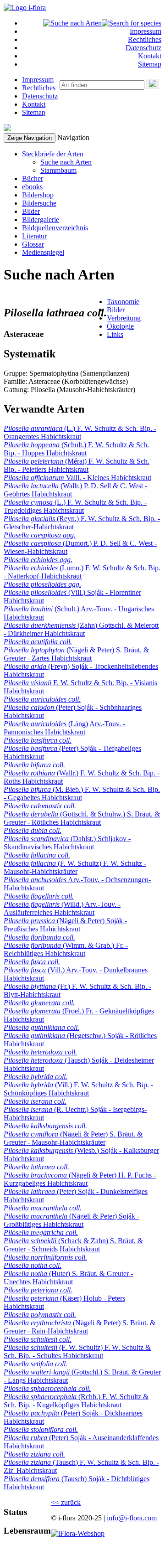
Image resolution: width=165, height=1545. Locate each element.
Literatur (34, 236)
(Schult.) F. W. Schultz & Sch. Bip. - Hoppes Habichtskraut (76, 449)
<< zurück (66, 1502)
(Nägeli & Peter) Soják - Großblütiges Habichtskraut (71, 1220)
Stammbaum (58, 170)
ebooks (32, 187)
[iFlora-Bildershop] (77, 1533)
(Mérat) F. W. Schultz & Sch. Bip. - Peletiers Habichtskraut (76, 465)
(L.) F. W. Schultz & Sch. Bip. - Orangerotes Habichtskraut (80, 432)
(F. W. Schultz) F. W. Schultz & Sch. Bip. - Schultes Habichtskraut (77, 1351)
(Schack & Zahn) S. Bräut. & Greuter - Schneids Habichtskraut (73, 1245)
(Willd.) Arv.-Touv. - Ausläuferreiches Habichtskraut (62, 908)
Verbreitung (124, 318)
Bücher (32, 178)
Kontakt (149, 56)
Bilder (31, 211)
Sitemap (149, 64)
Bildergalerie (40, 219)
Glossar (33, 244)
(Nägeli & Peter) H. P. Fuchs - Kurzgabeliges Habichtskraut (80, 1179)
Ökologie (120, 326)
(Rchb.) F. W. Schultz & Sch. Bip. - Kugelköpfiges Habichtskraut (76, 1401)
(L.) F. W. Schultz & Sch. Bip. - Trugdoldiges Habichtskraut (75, 506)
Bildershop (38, 195)
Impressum (145, 31)
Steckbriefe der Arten (52, 154)
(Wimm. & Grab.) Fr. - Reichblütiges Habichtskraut (66, 949)
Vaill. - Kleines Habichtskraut (77, 477)
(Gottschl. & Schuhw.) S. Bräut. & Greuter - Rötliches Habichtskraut (82, 818)
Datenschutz (143, 48)
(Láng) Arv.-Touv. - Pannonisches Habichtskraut (64, 728)
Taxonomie (123, 301)
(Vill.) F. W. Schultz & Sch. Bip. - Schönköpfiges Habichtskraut (78, 1089)
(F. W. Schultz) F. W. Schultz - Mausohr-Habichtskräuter (75, 867)
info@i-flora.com (132, 1518)
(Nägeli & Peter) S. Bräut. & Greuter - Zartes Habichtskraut (76, 654)
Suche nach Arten (66, 162)
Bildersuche (39, 203)
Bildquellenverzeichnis (55, 228)
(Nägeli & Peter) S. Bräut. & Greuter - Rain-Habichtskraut (79, 1327)
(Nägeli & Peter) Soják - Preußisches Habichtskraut (65, 925)
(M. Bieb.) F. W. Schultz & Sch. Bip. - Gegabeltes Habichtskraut (82, 793)
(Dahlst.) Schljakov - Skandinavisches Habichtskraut (67, 843)
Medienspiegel (43, 252)
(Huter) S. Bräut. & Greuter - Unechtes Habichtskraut (68, 1278)
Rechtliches (144, 39)
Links (115, 334)
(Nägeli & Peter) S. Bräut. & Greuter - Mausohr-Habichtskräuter (73, 1138)
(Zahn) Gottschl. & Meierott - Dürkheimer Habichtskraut (81, 629)
